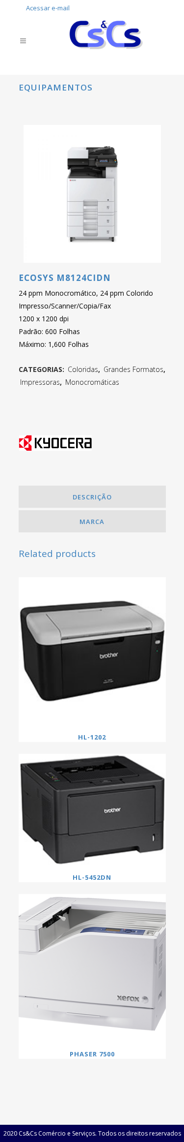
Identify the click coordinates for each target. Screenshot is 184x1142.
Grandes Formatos (133, 369)
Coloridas (83, 369)
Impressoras (40, 382)
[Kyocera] (55, 447)
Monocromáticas (92, 382)
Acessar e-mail (48, 7)
